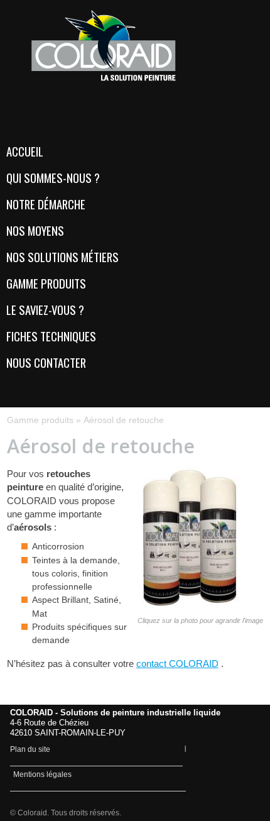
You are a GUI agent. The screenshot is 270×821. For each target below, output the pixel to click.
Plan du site (30, 749)
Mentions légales (42, 774)
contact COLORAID (177, 663)
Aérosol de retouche (124, 420)
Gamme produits (40, 420)
